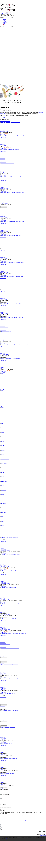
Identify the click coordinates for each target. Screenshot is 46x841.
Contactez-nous (3, 2)
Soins (4, 535)
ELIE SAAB (2, 368)
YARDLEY (2, 674)
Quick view (2, 130)
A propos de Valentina (24, 819)
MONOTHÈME (3, 172)
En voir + (2, 663)
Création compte (3, 0)
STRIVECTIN (3, 145)
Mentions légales (24, 820)
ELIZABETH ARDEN (4, 354)
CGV (24, 821)
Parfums (4, 534)
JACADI (2, 340)
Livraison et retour (24, 817)
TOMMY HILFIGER (4, 131)
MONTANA (2, 159)
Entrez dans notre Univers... (5, 121)
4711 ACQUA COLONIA (5, 550)
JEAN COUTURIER (4, 188)
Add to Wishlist (3, 137)
